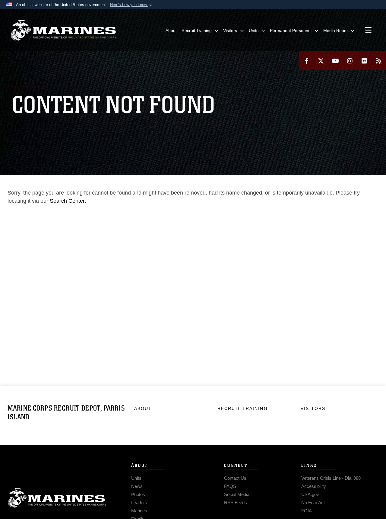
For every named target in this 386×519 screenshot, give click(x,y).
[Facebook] (306, 60)
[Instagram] (350, 60)
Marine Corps (57, 498)
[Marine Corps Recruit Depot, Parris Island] (63, 30)
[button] (131, 5)
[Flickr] (364, 60)
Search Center (67, 201)
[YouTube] (335, 60)
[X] (321, 60)
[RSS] (379, 60)
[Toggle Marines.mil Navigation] (368, 30)
